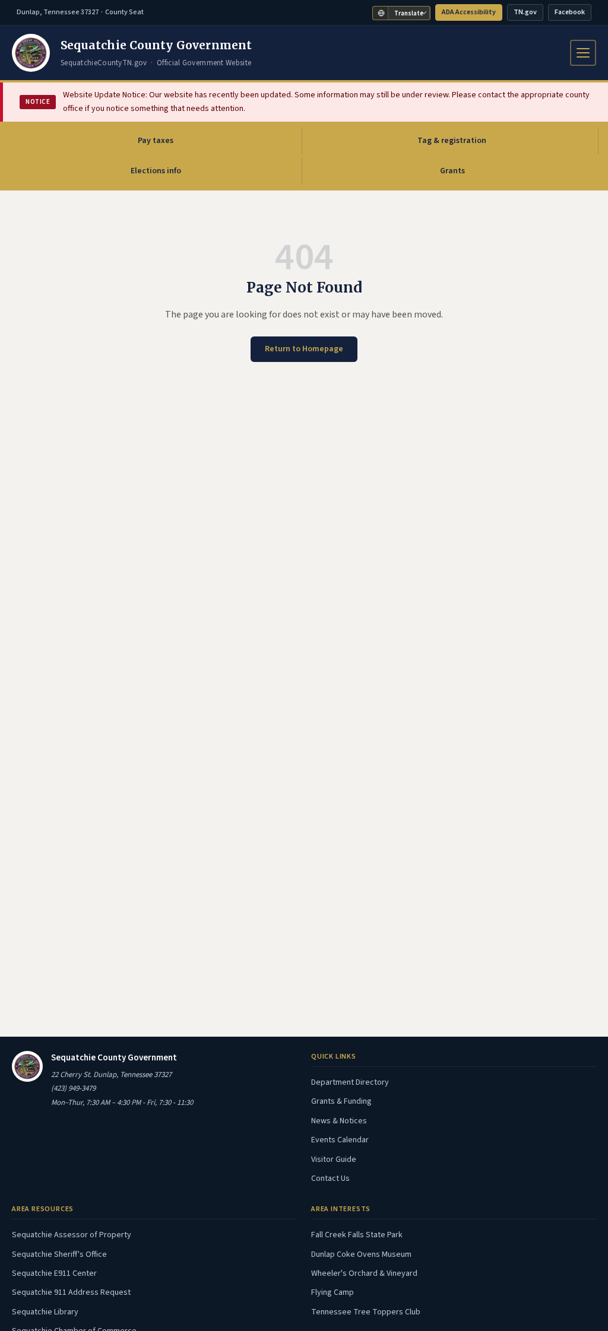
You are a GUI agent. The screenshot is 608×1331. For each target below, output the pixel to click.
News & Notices (339, 1121)
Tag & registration (451, 141)
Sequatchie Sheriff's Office (59, 1254)
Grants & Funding (341, 1101)
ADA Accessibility (469, 12)
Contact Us (330, 1178)
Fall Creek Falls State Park (357, 1235)
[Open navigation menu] (583, 53)
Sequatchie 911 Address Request (71, 1292)
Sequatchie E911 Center (54, 1273)
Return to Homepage (304, 349)
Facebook (572, 14)
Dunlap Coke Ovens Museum (361, 1254)
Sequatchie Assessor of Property (71, 1235)
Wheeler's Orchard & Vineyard (364, 1273)
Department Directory (350, 1082)
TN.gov (528, 14)
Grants (452, 171)
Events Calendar (340, 1140)
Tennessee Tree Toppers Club (365, 1312)
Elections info (156, 171)
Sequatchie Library (45, 1312)
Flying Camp (332, 1292)
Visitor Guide (333, 1159)
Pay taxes (181, 144)
